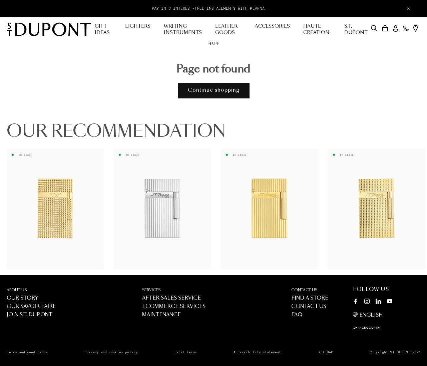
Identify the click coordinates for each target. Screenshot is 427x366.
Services (151, 290)
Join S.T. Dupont (29, 314)
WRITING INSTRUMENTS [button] (183, 29)
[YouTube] (389, 301)
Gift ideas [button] (102, 29)
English (371, 315)
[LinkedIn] (378, 302)
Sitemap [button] (325, 352)
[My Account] (396, 28)
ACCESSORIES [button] (272, 26)
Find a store (309, 298)
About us (17, 290)
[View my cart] (385, 28)
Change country (367, 328)
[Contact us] (406, 28)
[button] (374, 28)
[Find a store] (415, 28)
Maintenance (161, 314)
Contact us (304, 290)
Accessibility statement (257, 352)
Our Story (22, 298)
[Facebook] (355, 302)
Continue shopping (214, 90)
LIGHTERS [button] (137, 26)
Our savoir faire (31, 306)
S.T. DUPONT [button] (356, 29)
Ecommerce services (173, 306)
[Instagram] (367, 302)
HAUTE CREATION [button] (316, 29)
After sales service (171, 298)
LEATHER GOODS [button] (226, 29)
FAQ (296, 314)
